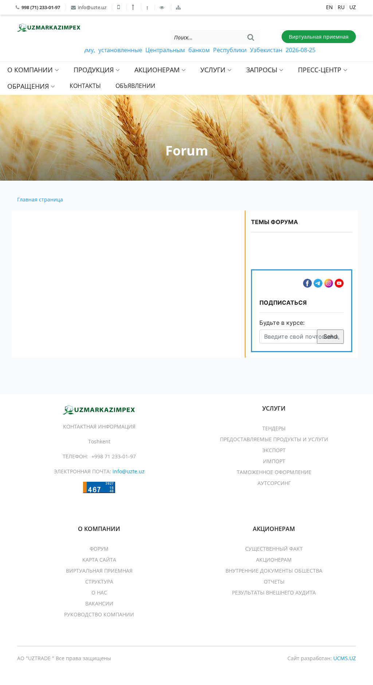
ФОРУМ (99, 548)
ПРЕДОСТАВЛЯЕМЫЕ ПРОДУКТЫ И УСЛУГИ (274, 439)
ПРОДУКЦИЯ (94, 69)
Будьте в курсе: (282, 322)
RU (341, 7)
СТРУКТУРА (99, 581)
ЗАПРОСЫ (262, 69)
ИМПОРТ (274, 461)
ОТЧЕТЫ (274, 581)
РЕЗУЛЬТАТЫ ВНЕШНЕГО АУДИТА (274, 592)
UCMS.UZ (344, 658)
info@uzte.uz (91, 7)
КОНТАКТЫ (85, 86)
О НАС (99, 592)
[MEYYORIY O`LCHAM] (148, 7)
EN (329, 7)
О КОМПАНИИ (31, 69)
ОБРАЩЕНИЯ (29, 86)
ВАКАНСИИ (99, 603)
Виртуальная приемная (319, 36)
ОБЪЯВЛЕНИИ (135, 86)
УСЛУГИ (213, 69)
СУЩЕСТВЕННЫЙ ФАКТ (274, 548)
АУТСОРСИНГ (274, 483)
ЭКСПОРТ (274, 450)
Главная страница (40, 199)
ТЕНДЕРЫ (274, 428)
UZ (352, 7)
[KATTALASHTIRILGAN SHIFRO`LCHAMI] (133, 7)
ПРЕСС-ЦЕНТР (320, 69)
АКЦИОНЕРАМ (157, 69)
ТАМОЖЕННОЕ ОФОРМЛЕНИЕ (274, 472)
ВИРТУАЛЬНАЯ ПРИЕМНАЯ (99, 570)
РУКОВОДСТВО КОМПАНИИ (99, 614)
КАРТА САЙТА (99, 559)
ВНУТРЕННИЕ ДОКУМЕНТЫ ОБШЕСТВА (273, 570)
